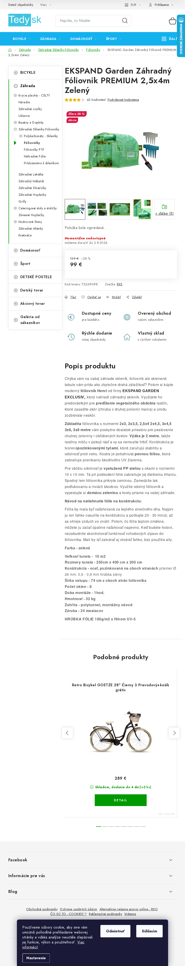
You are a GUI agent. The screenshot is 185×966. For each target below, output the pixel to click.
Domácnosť (30, 250)
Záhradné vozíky (30, 109)
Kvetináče (25, 235)
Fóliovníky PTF (34, 149)
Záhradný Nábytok (31, 181)
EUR (133, 4)
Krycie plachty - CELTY (34, 95)
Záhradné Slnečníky (32, 188)
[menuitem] (21, 39)
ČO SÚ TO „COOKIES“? (68, 914)
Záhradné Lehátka (31, 174)
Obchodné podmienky (42, 909)
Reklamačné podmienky (105, 914)
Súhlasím (149, 931)
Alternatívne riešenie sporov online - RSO (128, 909)
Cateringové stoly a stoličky (37, 208)
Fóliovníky (32, 143)
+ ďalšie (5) (164, 213)
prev (67, 733)
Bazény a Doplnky (31, 122)
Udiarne (24, 115)
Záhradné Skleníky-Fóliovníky (38, 129)
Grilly (22, 201)
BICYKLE (28, 72)
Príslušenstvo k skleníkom (41, 163)
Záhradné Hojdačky (32, 194)
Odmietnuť (115, 931)
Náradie (24, 102)
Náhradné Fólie (35, 156)
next (174, 733)
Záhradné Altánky (30, 228)
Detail (120, 800)
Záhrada (27, 85)
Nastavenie (36, 958)
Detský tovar (31, 290)
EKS (120, 284)
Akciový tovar (32, 303)
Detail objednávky (20, 4)
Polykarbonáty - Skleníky (41, 136)
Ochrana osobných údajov (78, 909)
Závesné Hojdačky (31, 215)
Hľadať (125, 21)
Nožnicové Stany (30, 222)
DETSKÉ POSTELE (36, 277)
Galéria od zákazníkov (30, 319)
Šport (25, 263)
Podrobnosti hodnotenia (123, 100)
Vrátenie (130, 914)
